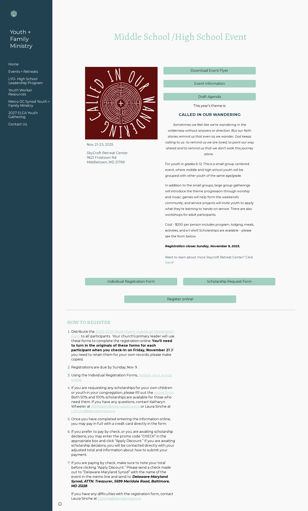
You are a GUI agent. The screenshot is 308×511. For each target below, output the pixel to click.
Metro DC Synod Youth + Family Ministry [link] (29, 104)
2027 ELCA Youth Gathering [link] (23, 115)
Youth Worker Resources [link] (20, 92)
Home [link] (13, 64)
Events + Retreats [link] (23, 72)
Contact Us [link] (17, 124)
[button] (303, 6)
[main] (180, 37)
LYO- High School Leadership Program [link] (25, 81)
